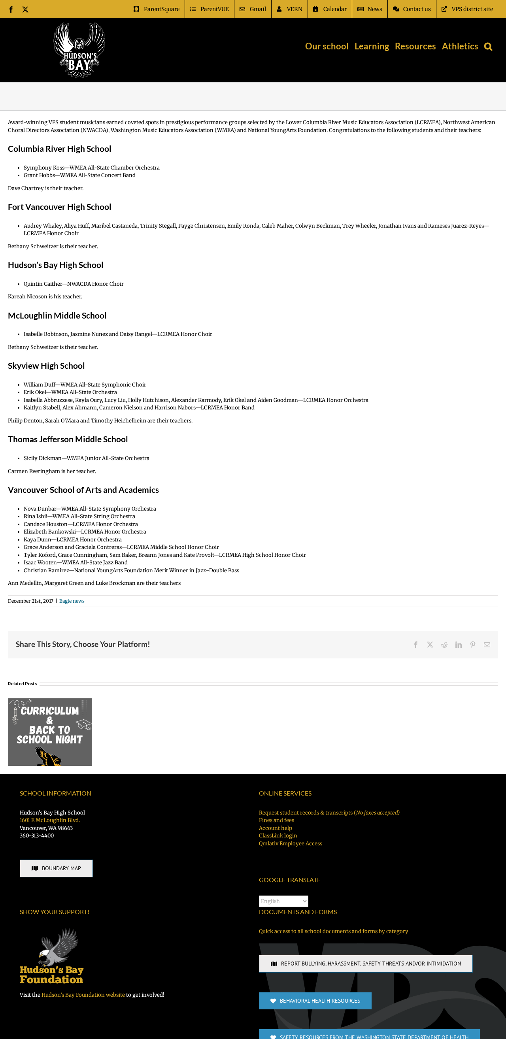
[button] (488, 46)
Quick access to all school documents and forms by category (333, 931)
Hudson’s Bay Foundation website (83, 995)
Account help (275, 828)
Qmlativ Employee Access (290, 843)
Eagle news (72, 601)
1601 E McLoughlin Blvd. (50, 820)
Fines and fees (276, 820)
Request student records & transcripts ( (329, 812)
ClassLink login (278, 835)
